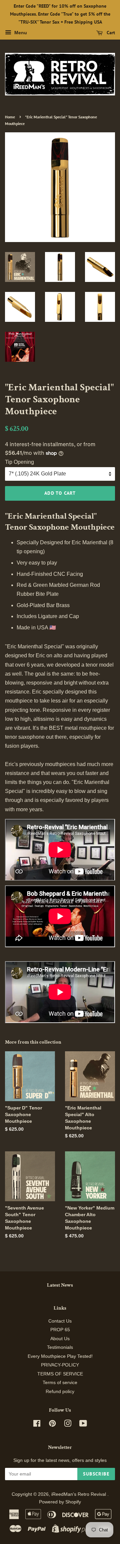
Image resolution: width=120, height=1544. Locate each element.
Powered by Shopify (60, 1501)
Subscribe (96, 1474)
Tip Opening (19, 462)
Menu (20, 33)
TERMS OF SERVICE (60, 1373)
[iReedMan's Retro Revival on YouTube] (83, 1424)
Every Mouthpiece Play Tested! (60, 1356)
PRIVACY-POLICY (60, 1364)
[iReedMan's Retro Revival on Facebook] (37, 1424)
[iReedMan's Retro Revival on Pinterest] (52, 1424)
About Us (60, 1338)
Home (10, 116)
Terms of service (60, 1382)
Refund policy (60, 1391)
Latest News (60, 1285)
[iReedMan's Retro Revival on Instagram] (67, 1424)
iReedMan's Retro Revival (79, 1494)
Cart (110, 33)
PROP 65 (60, 1329)
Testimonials (60, 1347)
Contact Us (60, 1321)
